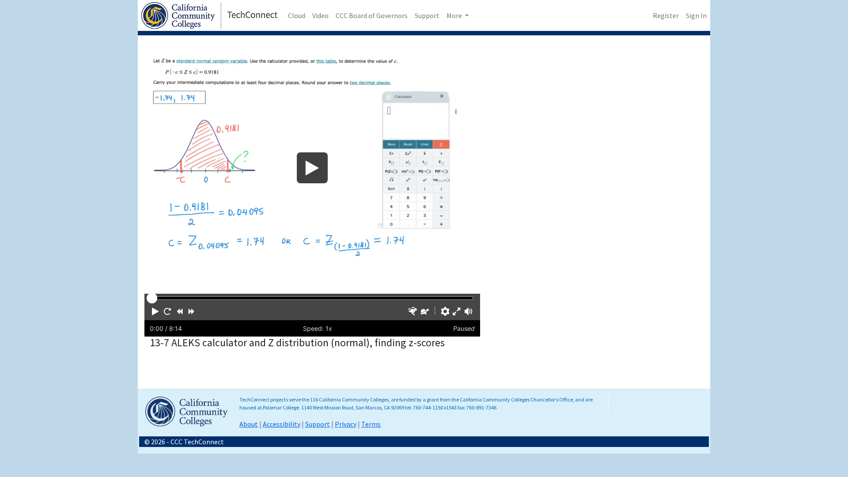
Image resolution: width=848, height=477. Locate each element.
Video (320, 15)
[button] (155, 311)
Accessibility (281, 424)
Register (666, 15)
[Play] (312, 168)
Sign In (696, 15)
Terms (371, 424)
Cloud (296, 15)
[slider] (152, 298)
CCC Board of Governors (372, 15)
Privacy (345, 424)
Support (427, 15)
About (248, 424)
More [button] (455, 15)
